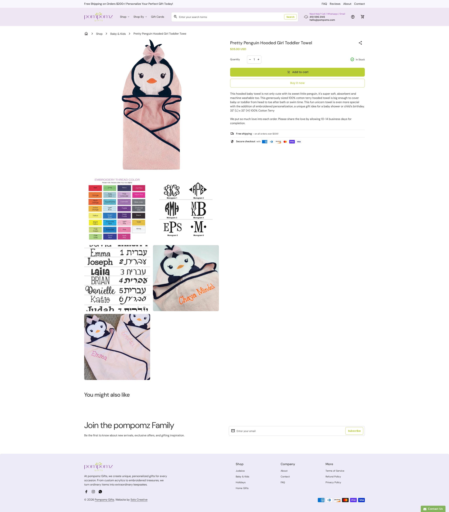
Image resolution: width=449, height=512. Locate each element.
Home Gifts (242, 488)
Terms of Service (335, 470)
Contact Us (434, 508)
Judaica (240, 470)
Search (290, 17)
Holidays (241, 482)
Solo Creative (139, 500)
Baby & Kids (118, 34)
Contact (359, 4)
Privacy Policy (333, 482)
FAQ (324, 4)
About (347, 4)
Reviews (335, 4)
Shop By (140, 17)
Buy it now (297, 83)
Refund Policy (333, 476)
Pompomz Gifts (104, 499)
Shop (125, 17)
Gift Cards (157, 17)
